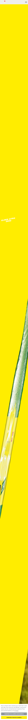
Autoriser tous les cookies (14, 717)
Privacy (16, 710)
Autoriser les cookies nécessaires (14, 714)
